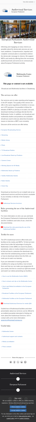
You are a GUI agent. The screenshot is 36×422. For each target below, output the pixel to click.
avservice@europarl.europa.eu (11, 320)
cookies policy (10, 418)
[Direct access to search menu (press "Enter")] (0, 0)
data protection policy (25, 416)
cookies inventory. (24, 418)
